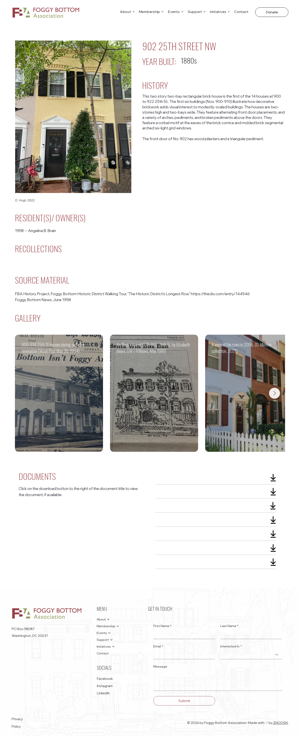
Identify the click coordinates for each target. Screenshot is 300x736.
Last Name (229, 626)
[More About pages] (133, 12)
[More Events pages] (182, 12)
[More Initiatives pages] (229, 12)
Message (160, 666)
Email (158, 646)
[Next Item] (274, 393)
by (271, 723)
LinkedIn (103, 693)
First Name (162, 626)
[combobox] (251, 654)
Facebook (105, 679)
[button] (271, 12)
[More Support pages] (204, 12)
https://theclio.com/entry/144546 (220, 293)
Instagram (105, 686)
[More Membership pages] (162, 12)
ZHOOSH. (280, 723)
